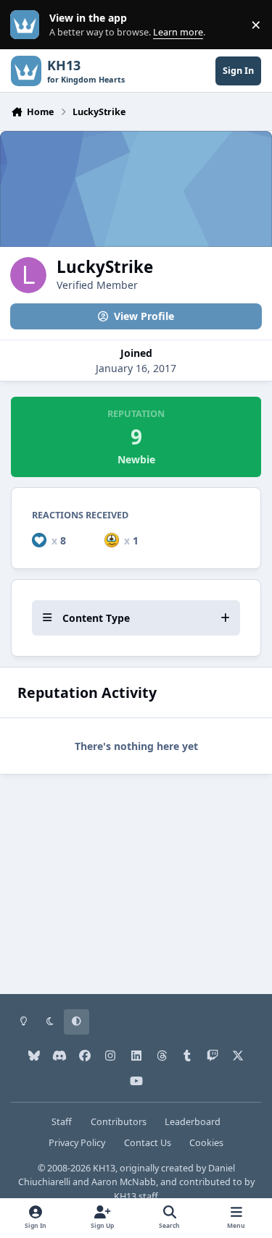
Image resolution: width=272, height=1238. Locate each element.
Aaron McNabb (123, 1182)
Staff (61, 1122)
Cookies (206, 1143)
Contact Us (147, 1143)
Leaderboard (193, 1122)
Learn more (28, 25)
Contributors (119, 1122)
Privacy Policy (77, 1143)
